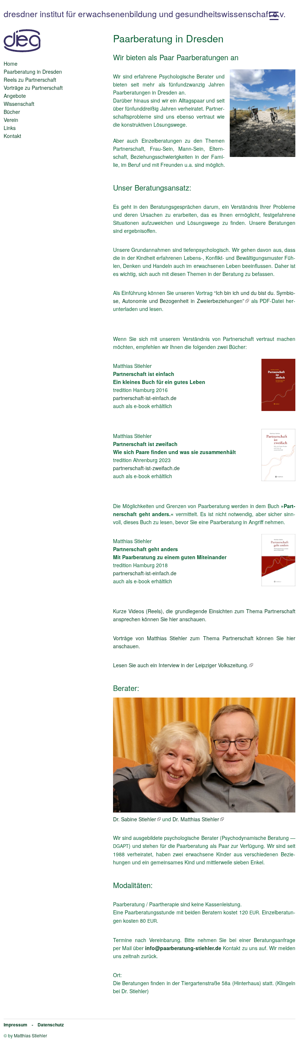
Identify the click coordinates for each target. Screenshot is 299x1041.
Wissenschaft (19, 103)
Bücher (12, 111)
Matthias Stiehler (30, 1035)
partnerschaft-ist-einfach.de (144, 398)
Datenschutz (51, 1024)
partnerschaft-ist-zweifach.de (146, 468)
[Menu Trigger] (274, 15)
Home (11, 63)
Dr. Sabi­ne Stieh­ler (134, 819)
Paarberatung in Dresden (33, 71)
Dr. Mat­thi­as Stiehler (195, 819)
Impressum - (21, 1024)
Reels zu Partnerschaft (30, 79)
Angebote (15, 95)
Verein (11, 119)
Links (10, 127)
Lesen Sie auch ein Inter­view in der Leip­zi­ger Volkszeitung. (180, 665)
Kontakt (12, 135)
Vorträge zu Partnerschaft (33, 87)
